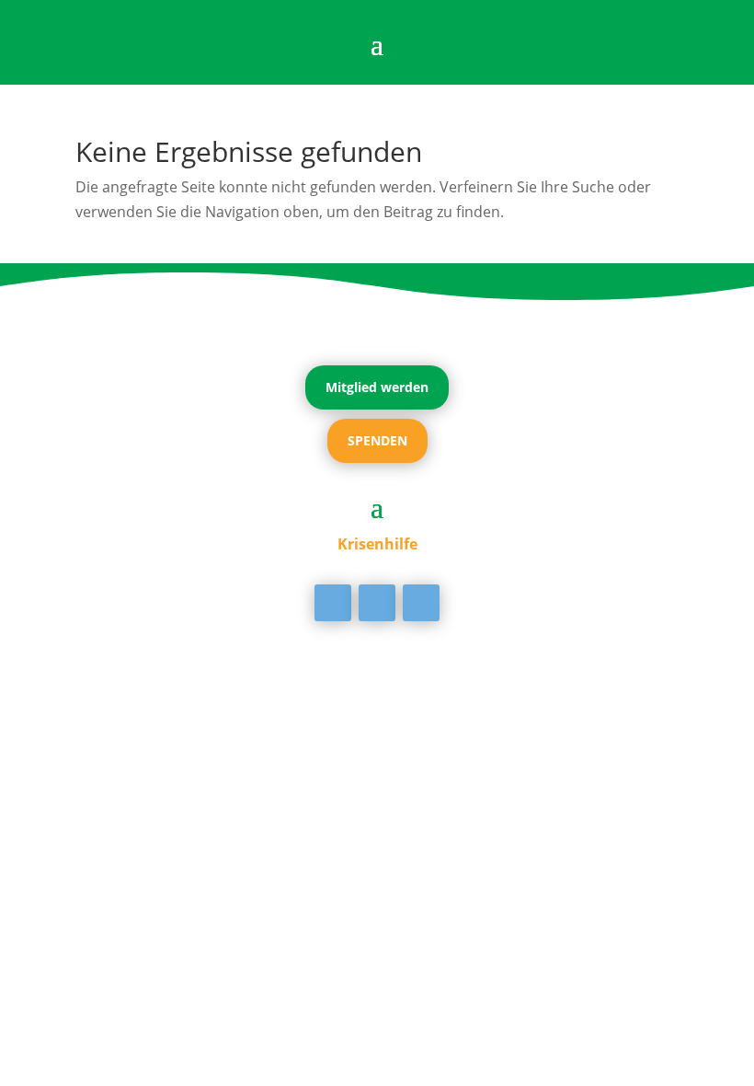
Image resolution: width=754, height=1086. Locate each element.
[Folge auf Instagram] (421, 602)
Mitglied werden (377, 387)
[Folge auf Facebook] (332, 602)
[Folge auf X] (377, 602)
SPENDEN (377, 440)
